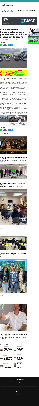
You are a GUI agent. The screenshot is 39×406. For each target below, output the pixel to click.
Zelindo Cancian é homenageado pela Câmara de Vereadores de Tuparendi (7, 351)
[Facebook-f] (17, 382)
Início (4, 10)
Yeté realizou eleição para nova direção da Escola (7, 366)
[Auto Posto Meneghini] (13, 73)
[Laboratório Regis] (33, 36)
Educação (19, 362)
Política (19, 354)
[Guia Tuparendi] (7, 5)
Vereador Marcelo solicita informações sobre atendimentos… (22, 1)
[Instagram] (19, 382)
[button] (1, 45)
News (8, 10)
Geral (1, 181)
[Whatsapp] (22, 382)
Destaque (13, 10)
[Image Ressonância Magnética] (19, 21)
